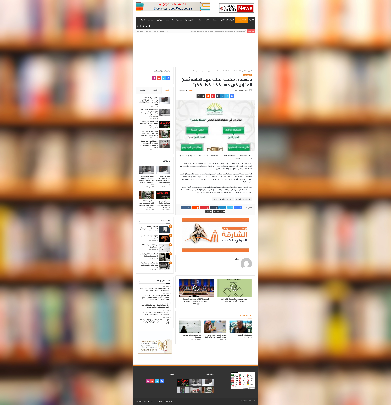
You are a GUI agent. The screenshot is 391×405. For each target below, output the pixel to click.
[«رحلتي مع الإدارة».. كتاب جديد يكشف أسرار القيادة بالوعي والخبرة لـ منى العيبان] (164, 134)
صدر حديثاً (179, 20)
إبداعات (215, 20)
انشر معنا (150, 20)
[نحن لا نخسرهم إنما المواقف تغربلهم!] (190, 327)
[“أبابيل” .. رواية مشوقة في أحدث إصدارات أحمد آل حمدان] (164, 229)
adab (246, 90)
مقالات (199, 20)
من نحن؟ (155, 31)
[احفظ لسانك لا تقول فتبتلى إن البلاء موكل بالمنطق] (164, 257)
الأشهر (155, 90)
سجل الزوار (160, 20)
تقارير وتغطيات (189, 20)
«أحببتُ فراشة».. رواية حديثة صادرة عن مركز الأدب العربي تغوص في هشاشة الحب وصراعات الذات (146, 180)
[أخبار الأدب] (236, 8)
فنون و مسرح (170, 20)
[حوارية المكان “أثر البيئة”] (241, 327)
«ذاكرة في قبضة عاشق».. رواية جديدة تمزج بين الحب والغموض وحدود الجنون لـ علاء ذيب (163, 180)
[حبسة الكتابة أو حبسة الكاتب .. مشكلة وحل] (164, 248)
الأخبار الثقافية (242, 20)
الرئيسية (251, 20)
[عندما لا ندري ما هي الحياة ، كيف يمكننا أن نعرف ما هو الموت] (164, 266)
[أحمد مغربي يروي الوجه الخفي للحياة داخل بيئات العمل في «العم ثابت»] (164, 124)
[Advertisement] (195, 48)
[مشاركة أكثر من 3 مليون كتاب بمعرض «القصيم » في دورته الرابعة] (215, 327)
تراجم (207, 20)
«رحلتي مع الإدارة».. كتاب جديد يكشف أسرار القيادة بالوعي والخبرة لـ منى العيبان (223, 31)
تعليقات (142, 90)
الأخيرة (167, 90)
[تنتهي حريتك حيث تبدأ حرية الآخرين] (164, 238)
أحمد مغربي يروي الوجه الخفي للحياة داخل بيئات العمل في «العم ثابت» (148, 124)
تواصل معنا (140, 31)
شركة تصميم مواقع (249, 400)
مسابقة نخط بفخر (242, 199)
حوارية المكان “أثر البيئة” (244, 335)
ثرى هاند (240, 400)
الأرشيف (142, 20)
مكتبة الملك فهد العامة (222, 199)
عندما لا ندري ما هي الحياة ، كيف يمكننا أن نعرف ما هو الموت (149, 265)
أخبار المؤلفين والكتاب (227, 20)
